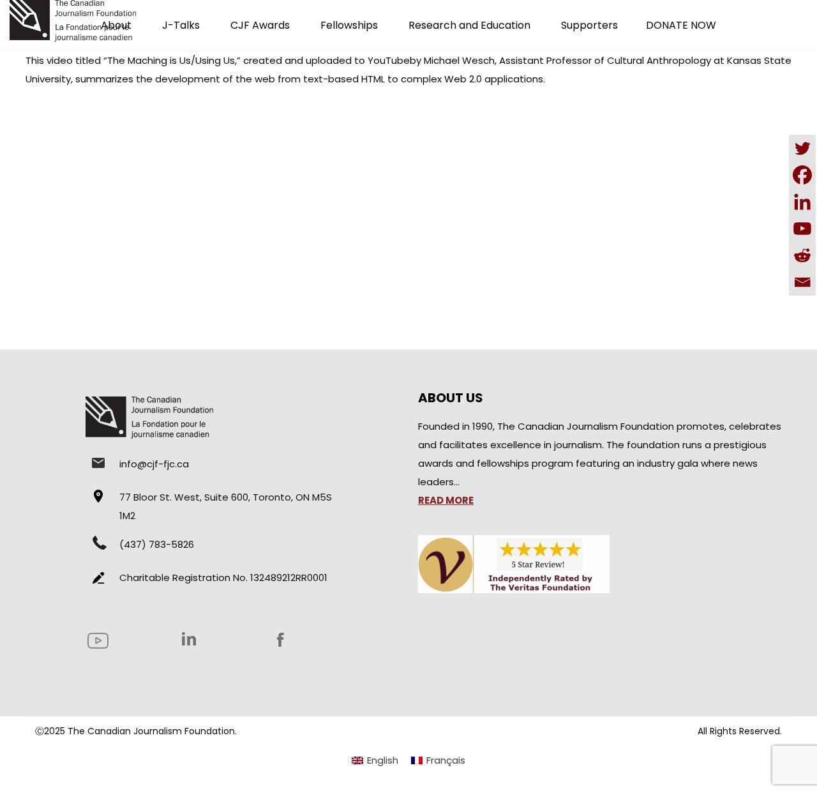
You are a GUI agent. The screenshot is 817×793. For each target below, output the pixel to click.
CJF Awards (260, 25)
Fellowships (349, 25)
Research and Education (469, 25)
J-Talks (181, 25)
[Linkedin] (802, 201)
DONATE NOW (681, 25)
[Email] (802, 282)
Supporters (589, 25)
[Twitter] (802, 148)
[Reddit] (802, 255)
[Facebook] (802, 175)
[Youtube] (802, 228)
